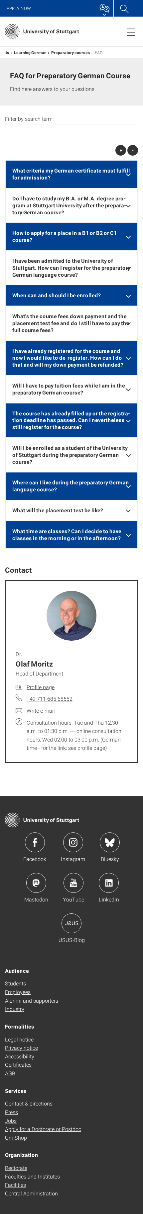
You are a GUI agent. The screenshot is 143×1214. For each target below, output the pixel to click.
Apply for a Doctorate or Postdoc (43, 1128)
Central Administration (31, 1193)
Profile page (41, 686)
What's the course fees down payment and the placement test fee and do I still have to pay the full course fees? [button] (70, 323)
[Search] (124, 8)
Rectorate (16, 1167)
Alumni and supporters (31, 1000)
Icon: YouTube (73, 883)
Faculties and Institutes (32, 1176)
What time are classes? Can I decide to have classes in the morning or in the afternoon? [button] (66, 534)
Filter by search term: (29, 118)
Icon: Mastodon (36, 883)
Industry (14, 1008)
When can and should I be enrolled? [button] (56, 295)
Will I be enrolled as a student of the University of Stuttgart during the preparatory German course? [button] (70, 454)
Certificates (18, 1064)
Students (15, 983)
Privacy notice (21, 1047)
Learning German (30, 52)
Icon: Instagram (73, 842)
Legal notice (19, 1039)
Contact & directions (29, 1103)
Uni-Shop (16, 1137)
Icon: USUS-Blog (71, 923)
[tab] (71, 174)
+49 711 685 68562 (49, 698)
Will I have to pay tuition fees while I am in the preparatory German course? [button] (68, 389)
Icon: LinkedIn (109, 883)
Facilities (15, 1184)
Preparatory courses (70, 52)
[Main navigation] (131, 32)
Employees (18, 991)
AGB (10, 1073)
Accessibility (19, 1056)
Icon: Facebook (35, 842)
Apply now (19, 8)
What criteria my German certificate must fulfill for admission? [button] (71, 174)
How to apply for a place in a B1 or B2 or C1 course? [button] (64, 236)
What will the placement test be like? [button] (57, 510)
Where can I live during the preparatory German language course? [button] (70, 486)
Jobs (11, 1120)
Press (11, 1111)
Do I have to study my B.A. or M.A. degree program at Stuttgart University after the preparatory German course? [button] (69, 205)
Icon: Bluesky (110, 842)
